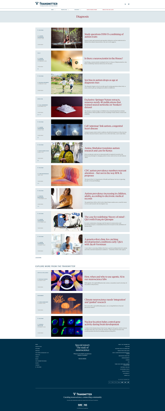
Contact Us (127, 375)
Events (37, 363)
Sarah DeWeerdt (43, 302)
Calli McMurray (43, 105)
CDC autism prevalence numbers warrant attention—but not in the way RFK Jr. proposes (105, 173)
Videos (37, 356)
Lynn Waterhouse (44, 173)
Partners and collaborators (122, 348)
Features (37, 348)
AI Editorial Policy (125, 369)
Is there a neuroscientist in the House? (104, 58)
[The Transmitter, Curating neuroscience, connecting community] (46, 4)
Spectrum (41, 30)
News (52, 9)
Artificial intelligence (43, 272)
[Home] (82, 394)
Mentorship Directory (124, 355)
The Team (127, 346)
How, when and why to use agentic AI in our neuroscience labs (104, 278)
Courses (37, 365)
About (124, 344)
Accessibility (126, 373)
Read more (82, 358)
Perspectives (64, 9)
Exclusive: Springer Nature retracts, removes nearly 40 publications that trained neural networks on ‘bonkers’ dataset (103, 104)
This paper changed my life (42, 352)
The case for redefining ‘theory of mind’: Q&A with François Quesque (105, 218)
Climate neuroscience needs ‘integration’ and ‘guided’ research (105, 301)
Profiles (37, 350)
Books (36, 358)
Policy (39, 53)
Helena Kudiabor (44, 82)
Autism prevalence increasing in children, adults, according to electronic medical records (105, 196)
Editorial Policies (125, 367)
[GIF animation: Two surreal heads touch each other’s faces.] (66, 221)
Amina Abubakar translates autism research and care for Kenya (102, 149)
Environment (41, 295)
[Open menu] (129, 4)
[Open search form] (125, 4)
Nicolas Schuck (43, 279)
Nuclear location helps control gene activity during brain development (102, 323)
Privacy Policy (126, 371)
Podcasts (37, 354)
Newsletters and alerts (124, 350)
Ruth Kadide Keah (44, 150)
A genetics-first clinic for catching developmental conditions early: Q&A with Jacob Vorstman (104, 242)
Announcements (126, 357)
